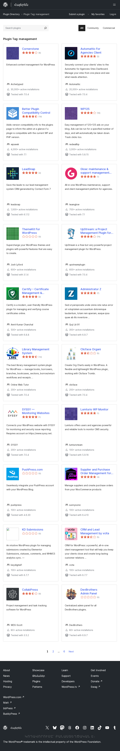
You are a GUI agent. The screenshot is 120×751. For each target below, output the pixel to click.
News (6, 675)
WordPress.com (13, 697)
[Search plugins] (45, 28)
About (6, 670)
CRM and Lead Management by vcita (94, 531)
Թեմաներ (38, 675)
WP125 (85, 109)
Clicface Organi (90, 349)
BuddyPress (11, 713)
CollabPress (30, 589)
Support (66, 675)
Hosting (7, 681)
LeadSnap (28, 169)
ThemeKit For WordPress (31, 231)
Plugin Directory (11, 14)
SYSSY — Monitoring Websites (36, 411)
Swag (95, 686)
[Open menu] (115, 4)
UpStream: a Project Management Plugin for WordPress (95, 231)
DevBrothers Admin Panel (88, 591)
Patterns (37, 686)
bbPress (9, 708)
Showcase (38, 670)
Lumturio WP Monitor (94, 409)
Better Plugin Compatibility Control (36, 110)
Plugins (36, 681)
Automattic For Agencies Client (90, 50)
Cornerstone (30, 48)
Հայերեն (16, 727)
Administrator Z (90, 289)
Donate (96, 681)
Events (95, 675)
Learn (65, 670)
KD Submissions (32, 529)
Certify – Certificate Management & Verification (35, 291)
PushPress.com (32, 469)
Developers (68, 681)
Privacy (7, 686)
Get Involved (98, 670)
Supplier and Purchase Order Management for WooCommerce (95, 471)
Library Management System (35, 351)
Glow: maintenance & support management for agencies (94, 171)
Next (71, 651)
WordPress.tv (71, 686)
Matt (7, 702)
